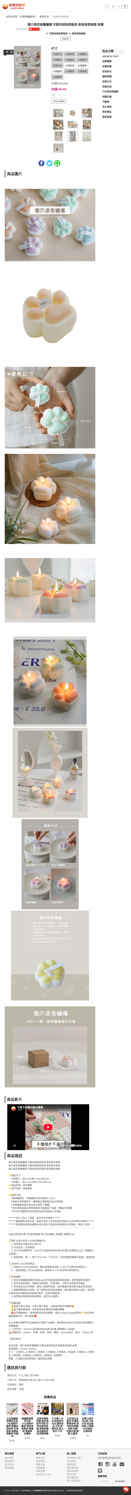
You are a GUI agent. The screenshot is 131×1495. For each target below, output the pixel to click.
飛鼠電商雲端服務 (73, 1491)
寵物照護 (107, 76)
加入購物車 (60, 101)
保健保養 (107, 66)
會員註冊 (71, 1457)
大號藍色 (57, 71)
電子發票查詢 (74, 1480)
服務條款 (71, 1464)
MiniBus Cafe (110, 56)
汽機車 (105, 102)
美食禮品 (107, 112)
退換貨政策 (72, 1471)
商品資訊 (65, 39)
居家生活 (44, 16)
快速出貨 (107, 87)
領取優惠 (121, 1481)
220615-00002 (61, 16)
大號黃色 (82, 65)
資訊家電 (107, 117)
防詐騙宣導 (72, 1477)
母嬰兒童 (107, 97)
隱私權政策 (72, 1467)
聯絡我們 (9, 1461)
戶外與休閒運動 (110, 92)
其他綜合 (107, 72)
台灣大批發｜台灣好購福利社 (21, 16)
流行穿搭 (107, 107)
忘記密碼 (71, 1461)
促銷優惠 (107, 61)
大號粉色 (69, 65)
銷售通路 (9, 1467)
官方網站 (9, 1464)
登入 (80, 1457)
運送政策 (71, 1474)
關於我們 (9, 1457)
